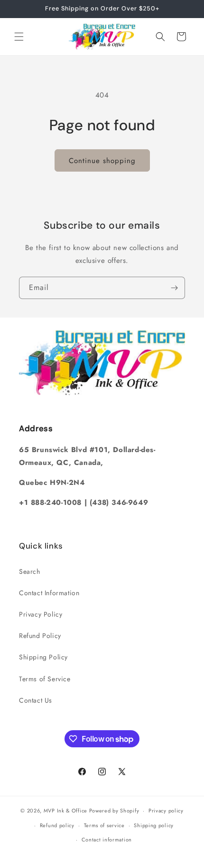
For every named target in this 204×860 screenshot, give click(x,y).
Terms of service (104, 825)
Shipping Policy (43, 657)
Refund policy (57, 825)
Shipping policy (154, 825)
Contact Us (35, 700)
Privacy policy (166, 810)
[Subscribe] (174, 288)
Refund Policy (40, 635)
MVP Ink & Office (65, 810)
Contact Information (49, 593)
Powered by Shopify (114, 810)
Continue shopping (102, 160)
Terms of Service (45, 679)
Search (29, 571)
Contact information (107, 839)
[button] (19, 36)
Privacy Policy (40, 614)
